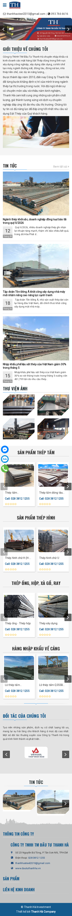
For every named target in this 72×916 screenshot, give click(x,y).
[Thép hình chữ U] (53, 540)
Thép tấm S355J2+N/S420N (16, 493)
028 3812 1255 (36, 857)
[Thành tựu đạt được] (36, 132)
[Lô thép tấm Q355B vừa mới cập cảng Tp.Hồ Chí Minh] (53, 667)
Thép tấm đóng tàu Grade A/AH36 (51, 493)
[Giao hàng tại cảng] (19, 428)
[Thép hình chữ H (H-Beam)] (19, 540)
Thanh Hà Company (43, 911)
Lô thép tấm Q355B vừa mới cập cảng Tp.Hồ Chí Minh (51, 685)
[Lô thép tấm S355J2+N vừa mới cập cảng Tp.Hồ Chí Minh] (19, 667)
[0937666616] (4, 468)
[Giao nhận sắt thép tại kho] (53, 428)
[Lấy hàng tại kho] (19, 404)
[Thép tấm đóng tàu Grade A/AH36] (53, 475)
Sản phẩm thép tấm (36, 452)
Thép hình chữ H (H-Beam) (17, 558)
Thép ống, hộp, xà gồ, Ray (36, 583)
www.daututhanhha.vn (28, 868)
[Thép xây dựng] (53, 606)
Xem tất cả (60, 166)
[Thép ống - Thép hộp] (19, 606)
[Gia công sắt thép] (53, 404)
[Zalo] (5, 459)
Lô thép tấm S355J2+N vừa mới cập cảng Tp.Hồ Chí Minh (17, 685)
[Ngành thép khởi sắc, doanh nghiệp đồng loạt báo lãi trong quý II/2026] (36, 194)
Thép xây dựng (48, 623)
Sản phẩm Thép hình (36, 518)
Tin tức (10, 166)
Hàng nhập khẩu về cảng (36, 648)
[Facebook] (5, 449)
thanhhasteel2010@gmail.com (32, 863)
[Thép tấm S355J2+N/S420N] (19, 475)
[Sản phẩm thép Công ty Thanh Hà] (36, 29)
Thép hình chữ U (49, 557)
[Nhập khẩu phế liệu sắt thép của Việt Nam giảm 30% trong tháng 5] (36, 338)
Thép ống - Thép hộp (18, 623)
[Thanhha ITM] (14, 4)
